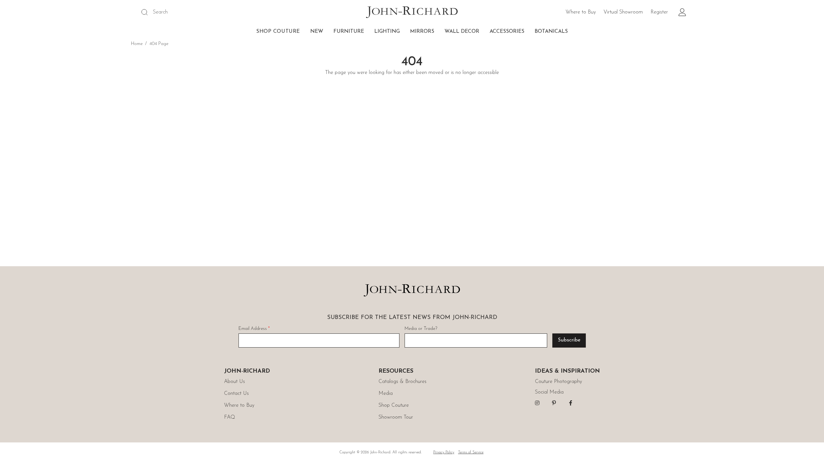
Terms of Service (470, 452)
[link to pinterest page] (554, 403)
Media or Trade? (421, 328)
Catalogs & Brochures (402, 381)
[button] (682, 12)
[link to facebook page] (571, 403)
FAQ (229, 417)
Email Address (254, 328)
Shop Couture (278, 31)
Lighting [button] (387, 31)
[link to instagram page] (537, 403)
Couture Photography (558, 381)
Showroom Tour (396, 417)
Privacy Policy (443, 452)
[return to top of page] (812, 451)
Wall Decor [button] (462, 31)
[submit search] (144, 12)
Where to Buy (581, 12)
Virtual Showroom (623, 12)
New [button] (316, 31)
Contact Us (236, 393)
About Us (234, 381)
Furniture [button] (348, 31)
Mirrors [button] (422, 31)
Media (386, 393)
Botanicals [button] (551, 31)
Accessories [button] (507, 31)
